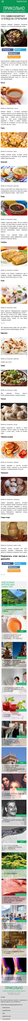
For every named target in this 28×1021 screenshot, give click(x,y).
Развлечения (6, 1010)
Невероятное (6, 1016)
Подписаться (21, 1)
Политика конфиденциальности (11, 1004)
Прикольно (6, 1007)
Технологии (6, 1019)
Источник (3, 574)
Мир (3, 1013)
